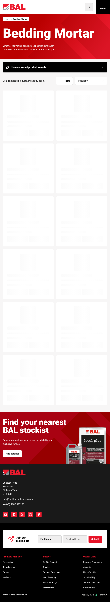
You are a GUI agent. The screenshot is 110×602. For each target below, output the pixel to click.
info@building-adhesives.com (18, 499)
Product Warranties (51, 572)
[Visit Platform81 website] (94, 595)
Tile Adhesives (9, 567)
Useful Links (89, 556)
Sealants (7, 577)
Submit (95, 539)
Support (47, 556)
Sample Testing (49, 577)
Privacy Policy (89, 587)
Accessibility (48, 587)
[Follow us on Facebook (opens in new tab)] (39, 514)
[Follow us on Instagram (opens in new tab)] (30, 514)
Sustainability (89, 577)
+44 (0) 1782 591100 (13, 504)
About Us (87, 567)
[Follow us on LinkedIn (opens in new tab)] (14, 514)
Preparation (8, 562)
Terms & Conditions (91, 582)
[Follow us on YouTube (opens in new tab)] (5, 514)
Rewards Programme (92, 562)
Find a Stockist (89, 572)
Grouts (6, 572)
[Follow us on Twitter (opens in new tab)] (22, 514)
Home (7, 19)
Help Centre (48, 582)
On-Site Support (50, 562)
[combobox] (91, 81)
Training (46, 567)
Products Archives (12, 556)
